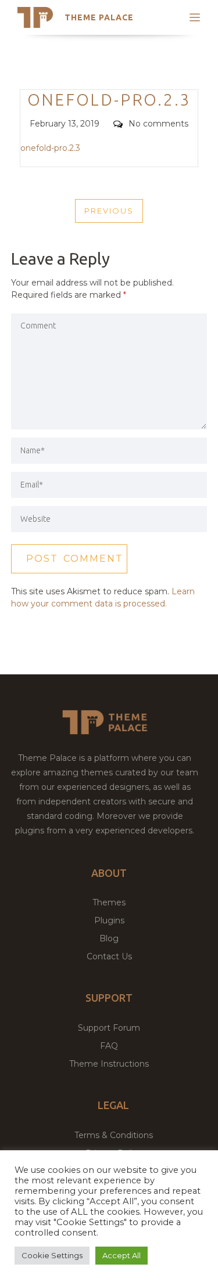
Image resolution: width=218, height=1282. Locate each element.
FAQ (109, 1046)
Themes (109, 902)
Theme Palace (99, 17)
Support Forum (109, 1028)
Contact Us (109, 956)
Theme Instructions (109, 1064)
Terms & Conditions (113, 1135)
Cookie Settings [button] (52, 1255)
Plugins (109, 920)
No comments (158, 123)
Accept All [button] (121, 1255)
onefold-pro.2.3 (50, 148)
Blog (109, 938)
